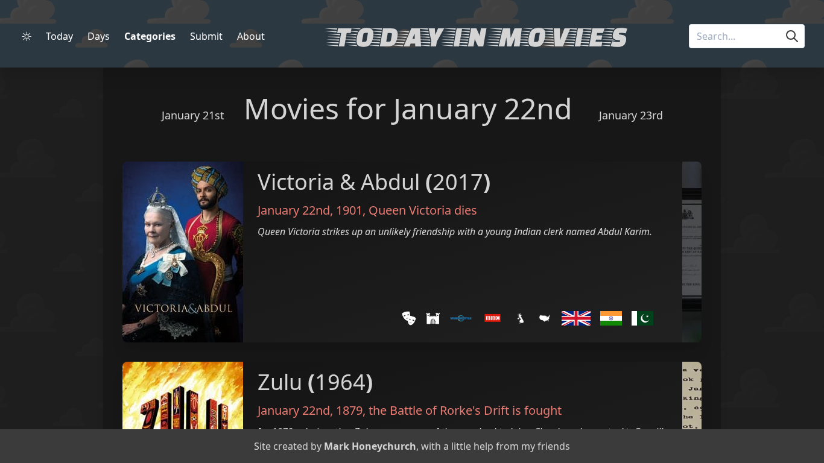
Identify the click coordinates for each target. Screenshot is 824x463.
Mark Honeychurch (370, 446)
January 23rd (631, 115)
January (444, 108)
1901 (349, 210)
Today (59, 36)
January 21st (193, 115)
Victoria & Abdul (339, 182)
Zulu (280, 382)
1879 (349, 410)
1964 (340, 382)
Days (98, 36)
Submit (206, 36)
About (251, 36)
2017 (458, 182)
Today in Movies (478, 35)
